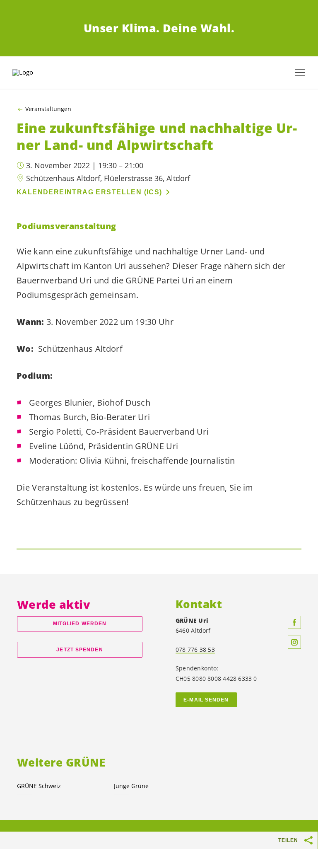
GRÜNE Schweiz (39, 786)
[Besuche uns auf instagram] (294, 642)
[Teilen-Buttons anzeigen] (309, 840)
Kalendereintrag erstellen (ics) (89, 192)
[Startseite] (33, 72)
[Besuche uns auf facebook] (294, 622)
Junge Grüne (131, 786)
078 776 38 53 (195, 649)
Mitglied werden (79, 623)
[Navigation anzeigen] (300, 72)
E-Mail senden (206, 700)
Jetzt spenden (79, 650)
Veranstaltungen (48, 109)
